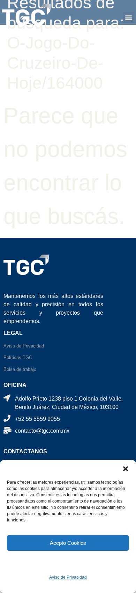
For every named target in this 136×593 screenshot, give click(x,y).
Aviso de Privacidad (68, 577)
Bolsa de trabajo (19, 369)
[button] (125, 468)
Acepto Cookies (68, 543)
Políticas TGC (17, 357)
